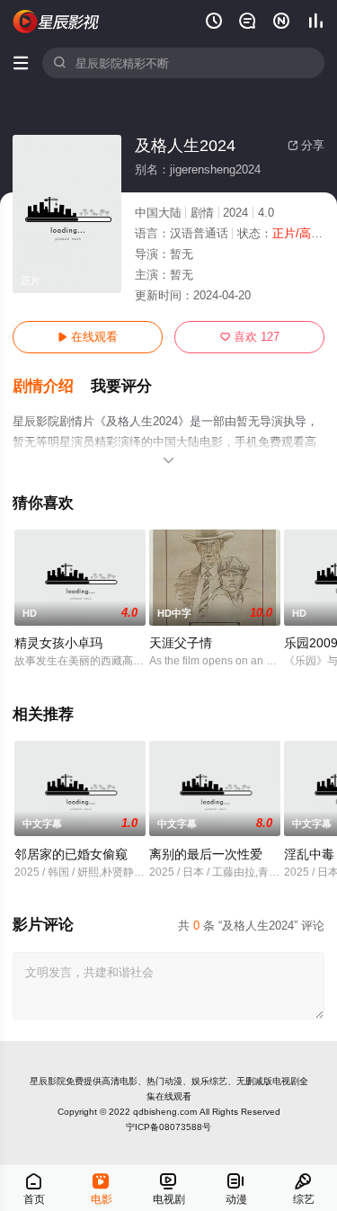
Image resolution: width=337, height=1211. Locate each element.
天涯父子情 (180, 643)
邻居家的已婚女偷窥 (71, 854)
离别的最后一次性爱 (205, 854)
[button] (52, 386)
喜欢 (249, 336)
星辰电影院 (57, 21)
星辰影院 (48, 1081)
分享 (306, 145)
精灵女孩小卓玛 (58, 643)
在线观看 (88, 336)
